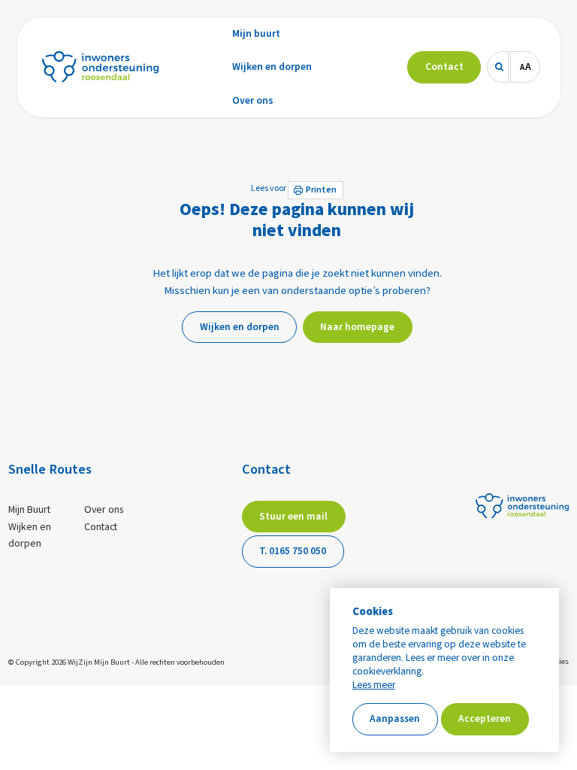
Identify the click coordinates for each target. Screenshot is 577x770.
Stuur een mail (293, 516)
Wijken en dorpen (29, 535)
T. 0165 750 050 (292, 551)
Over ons (104, 509)
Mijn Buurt (29, 509)
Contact (100, 527)
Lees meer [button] (373, 685)
